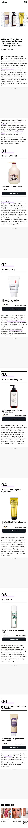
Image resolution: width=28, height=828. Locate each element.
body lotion (10, 757)
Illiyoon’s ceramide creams (7, 315)
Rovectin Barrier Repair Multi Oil (9, 647)
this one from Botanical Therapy (9, 427)
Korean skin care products (7, 68)
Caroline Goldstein (8, 49)
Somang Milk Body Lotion (7, 201)
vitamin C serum (8, 755)
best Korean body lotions (11, 63)
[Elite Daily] (4, 2)
